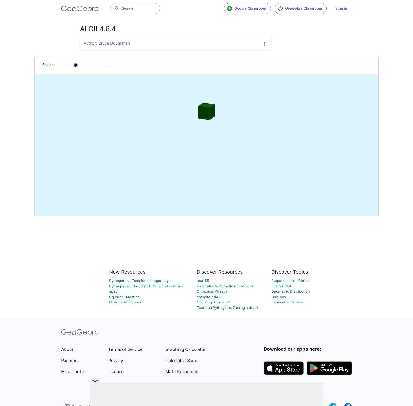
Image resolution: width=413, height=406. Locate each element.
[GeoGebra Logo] (80, 8)
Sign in (341, 8)
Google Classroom (250, 8)
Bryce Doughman (114, 43)
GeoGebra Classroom (303, 8)
